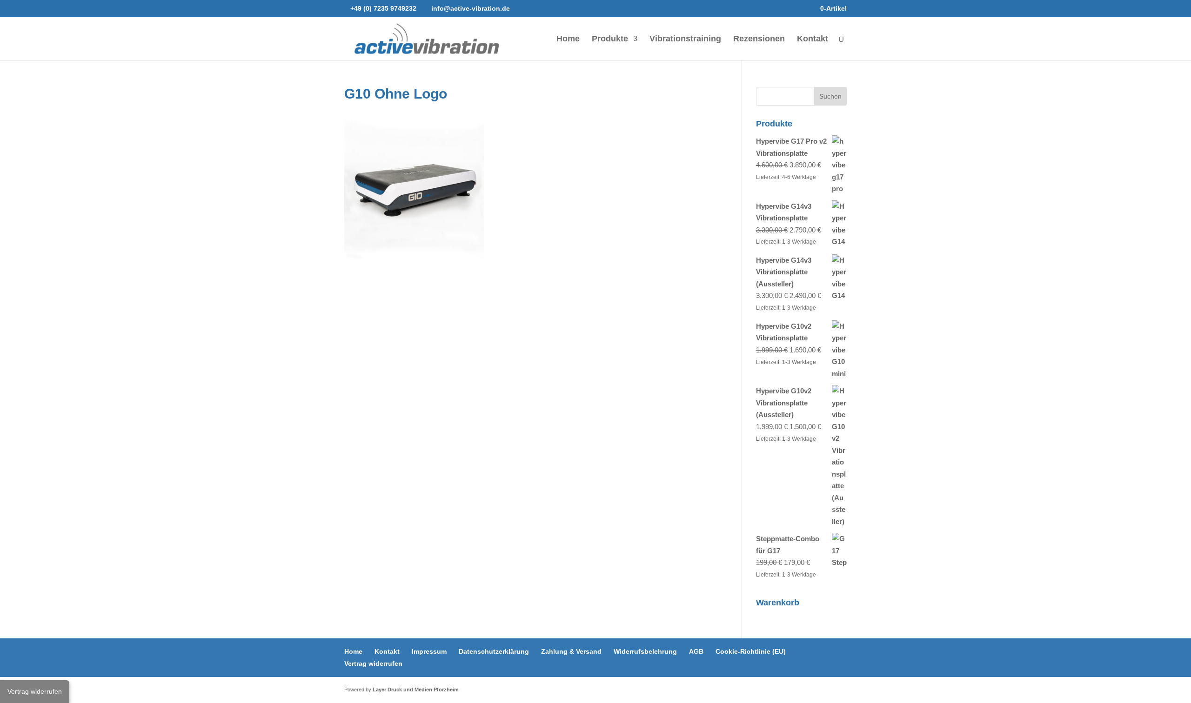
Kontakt (812, 39)
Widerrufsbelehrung (645, 651)
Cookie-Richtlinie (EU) (751, 651)
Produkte (610, 39)
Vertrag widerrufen (373, 663)
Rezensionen (759, 39)
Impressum (429, 651)
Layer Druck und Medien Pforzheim (416, 689)
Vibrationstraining (685, 39)
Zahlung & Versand (571, 651)
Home (568, 39)
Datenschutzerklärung (494, 651)
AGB (696, 651)
